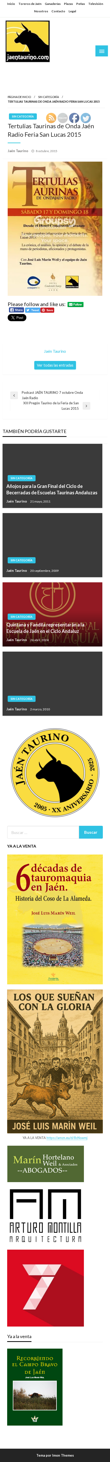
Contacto (58, 11)
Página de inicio (19, 97)
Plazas (68, 4)
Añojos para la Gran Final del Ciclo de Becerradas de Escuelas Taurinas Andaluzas (51, 489)
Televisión (95, 4)
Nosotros (41, 11)
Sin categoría (48, 97)
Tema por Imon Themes (55, 1455)
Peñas (80, 4)
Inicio (11, 4)
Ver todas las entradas (55, 365)
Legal (72, 11)
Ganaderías (53, 4)
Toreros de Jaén (29, 4)
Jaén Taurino (20, 67)
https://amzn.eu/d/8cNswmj (67, 1138)
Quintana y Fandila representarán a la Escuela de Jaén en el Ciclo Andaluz (45, 628)
